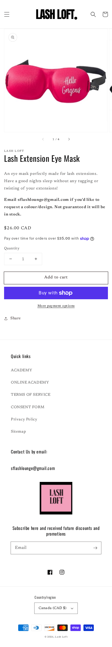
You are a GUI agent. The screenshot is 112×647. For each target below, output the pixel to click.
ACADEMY (21, 370)
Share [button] (15, 318)
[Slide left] (43, 140)
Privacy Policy (24, 419)
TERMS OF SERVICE (31, 395)
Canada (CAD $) (53, 608)
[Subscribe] (95, 548)
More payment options (56, 306)
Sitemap (18, 432)
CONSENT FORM (27, 407)
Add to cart (56, 277)
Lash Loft (61, 637)
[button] (7, 14)
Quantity (11, 248)
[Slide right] (69, 140)
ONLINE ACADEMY (30, 383)
